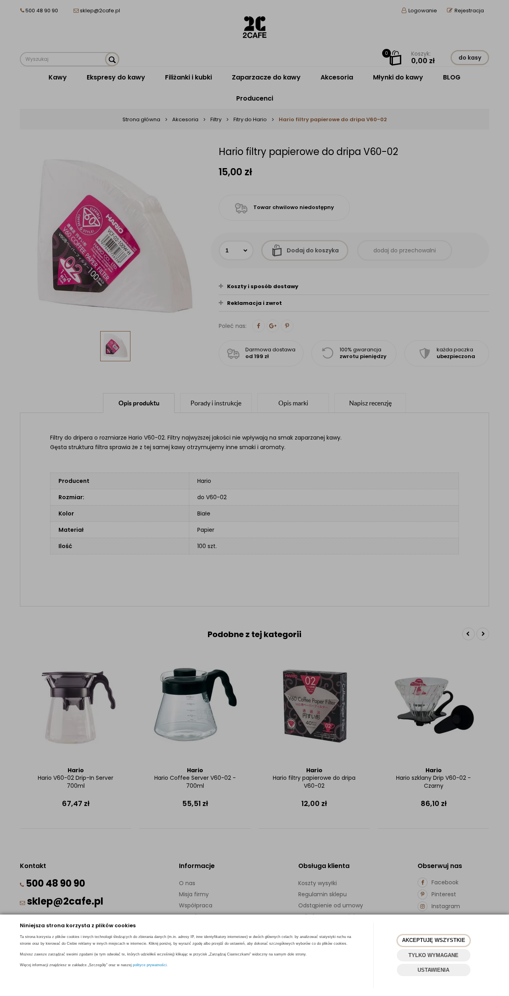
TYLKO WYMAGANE (433, 955)
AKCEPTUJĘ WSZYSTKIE (433, 940)
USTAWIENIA (433, 970)
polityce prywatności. (150, 965)
